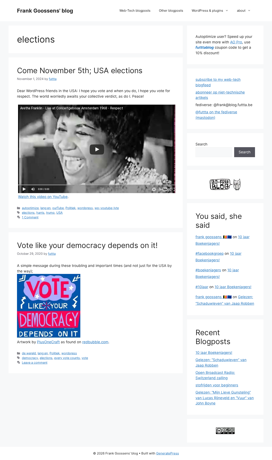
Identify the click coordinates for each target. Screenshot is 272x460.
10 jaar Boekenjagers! (233, 287)
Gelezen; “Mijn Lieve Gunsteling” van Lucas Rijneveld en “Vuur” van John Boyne (225, 397)
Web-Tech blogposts (134, 11)
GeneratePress (167, 453)
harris (40, 212)
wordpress (85, 208)
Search (201, 144)
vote (85, 358)
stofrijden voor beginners (217, 385)
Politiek (70, 208)
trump (50, 212)
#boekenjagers (208, 270)
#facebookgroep (210, 253)
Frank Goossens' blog (45, 10)
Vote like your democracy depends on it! (87, 245)
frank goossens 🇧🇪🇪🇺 (214, 237)
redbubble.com (95, 342)
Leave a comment (34, 362)
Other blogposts (171, 11)
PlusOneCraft (48, 342)
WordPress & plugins (207, 11)
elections (28, 212)
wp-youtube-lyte (107, 208)
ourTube (58, 208)
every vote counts (67, 358)
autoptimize (30, 208)
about (241, 11)
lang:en (45, 208)
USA (59, 212)
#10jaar (202, 287)
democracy (30, 358)
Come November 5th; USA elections (79, 70)
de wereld (29, 353)
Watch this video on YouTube (43, 197)
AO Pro (236, 42)
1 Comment (30, 217)
